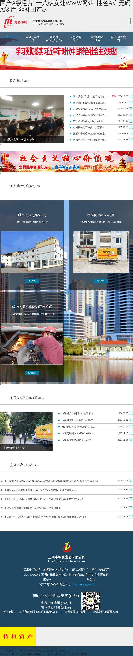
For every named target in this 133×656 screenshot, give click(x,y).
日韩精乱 (83, 654)
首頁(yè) (11, 37)
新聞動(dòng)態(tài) (55, 569)
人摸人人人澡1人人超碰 (66, 654)
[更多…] (27, 81)
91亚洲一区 (5, 654)
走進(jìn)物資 (31, 569)
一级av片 (48, 654)
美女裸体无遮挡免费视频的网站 (28, 654)
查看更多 (32, 281)
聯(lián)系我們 (101, 569)
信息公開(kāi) (79, 569)
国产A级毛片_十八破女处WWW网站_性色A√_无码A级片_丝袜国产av (34, 651)
